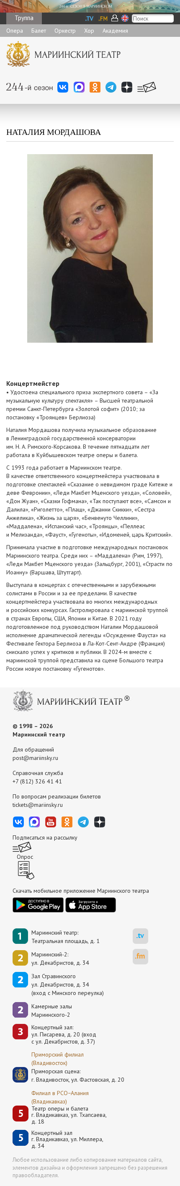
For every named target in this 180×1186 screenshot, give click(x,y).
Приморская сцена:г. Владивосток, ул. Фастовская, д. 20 (69, 1075)
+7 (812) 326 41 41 (37, 781)
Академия (115, 30)
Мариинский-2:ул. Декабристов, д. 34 (60, 958)
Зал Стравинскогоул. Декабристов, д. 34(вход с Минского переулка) (67, 984)
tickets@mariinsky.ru (38, 805)
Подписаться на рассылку (45, 837)
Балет (38, 30)
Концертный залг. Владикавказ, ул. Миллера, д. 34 (67, 1139)
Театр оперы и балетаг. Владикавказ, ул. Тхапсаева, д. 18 (69, 1115)
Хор (89, 30)
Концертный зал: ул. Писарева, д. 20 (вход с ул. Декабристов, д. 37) (63, 1034)
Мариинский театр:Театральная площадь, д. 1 (65, 937)
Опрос (25, 856)
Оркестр (65, 30)
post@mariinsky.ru (35, 758)
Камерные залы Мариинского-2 (51, 1010)
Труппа (24, 18)
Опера (14, 30)
